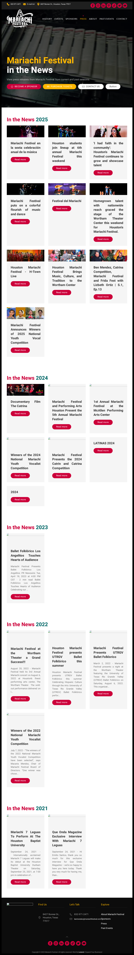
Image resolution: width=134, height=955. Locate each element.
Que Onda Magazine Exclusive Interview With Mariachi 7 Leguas (67, 839)
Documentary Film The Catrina (25, 403)
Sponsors (106, 919)
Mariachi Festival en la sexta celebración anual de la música (25, 147)
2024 (14, 492)
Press (104, 923)
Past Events (107, 928)
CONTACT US (93, 86)
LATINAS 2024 (104, 443)
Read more (20, 159)
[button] (67, 937)
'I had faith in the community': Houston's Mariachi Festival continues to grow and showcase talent (108, 154)
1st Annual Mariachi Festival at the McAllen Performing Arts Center (108, 408)
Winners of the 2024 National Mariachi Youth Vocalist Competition (25, 462)
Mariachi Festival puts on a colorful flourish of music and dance (25, 208)
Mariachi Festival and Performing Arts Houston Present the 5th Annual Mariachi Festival (67, 410)
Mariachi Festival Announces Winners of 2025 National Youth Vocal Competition (25, 334)
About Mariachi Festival (112, 914)
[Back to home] (20, 18)
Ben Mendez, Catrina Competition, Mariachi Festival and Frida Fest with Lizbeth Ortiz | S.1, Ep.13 (108, 278)
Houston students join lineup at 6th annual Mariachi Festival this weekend (67, 152)
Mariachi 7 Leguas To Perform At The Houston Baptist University (25, 839)
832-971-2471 (16, 4)
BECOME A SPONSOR (26, 86)
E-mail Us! (31, 4)
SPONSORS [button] (71, 18)
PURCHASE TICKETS (61, 86)
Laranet (81, 952)
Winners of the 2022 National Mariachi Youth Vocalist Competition (25, 737)
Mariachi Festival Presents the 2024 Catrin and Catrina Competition (67, 462)
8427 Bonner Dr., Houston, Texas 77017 (55, 4)
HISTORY (47, 18)
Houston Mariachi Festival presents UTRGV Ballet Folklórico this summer (67, 657)
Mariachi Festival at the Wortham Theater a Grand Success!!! (25, 655)
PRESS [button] (83, 18)
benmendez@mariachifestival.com (87, 919)
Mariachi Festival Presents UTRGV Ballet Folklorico (108, 652)
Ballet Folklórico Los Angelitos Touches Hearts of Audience (25, 555)
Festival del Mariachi (66, 201)
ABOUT (93, 18)
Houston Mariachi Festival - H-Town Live (25, 272)
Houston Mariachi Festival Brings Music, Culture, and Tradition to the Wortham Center (67, 276)
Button (113, 86)
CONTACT (121, 18)
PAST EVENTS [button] (107, 18)
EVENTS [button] (59, 18)
